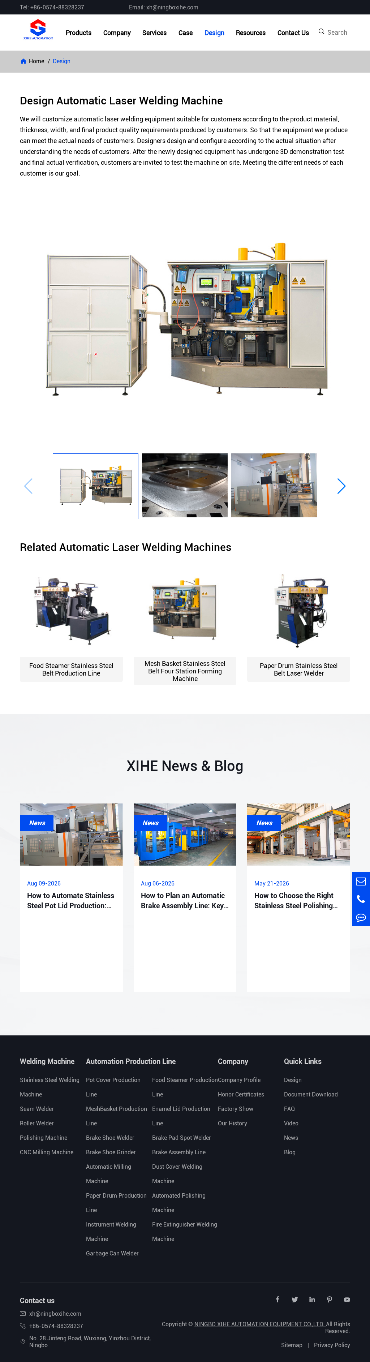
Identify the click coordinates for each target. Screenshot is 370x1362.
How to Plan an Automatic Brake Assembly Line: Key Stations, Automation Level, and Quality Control (185, 901)
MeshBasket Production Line (116, 1116)
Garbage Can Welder (112, 1253)
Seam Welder (37, 1108)
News (291, 1137)
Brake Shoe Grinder (111, 1152)
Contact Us (293, 32)
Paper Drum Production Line (116, 1203)
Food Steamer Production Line (185, 1087)
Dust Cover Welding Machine (177, 1174)
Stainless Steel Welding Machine (49, 1087)
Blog (290, 1152)
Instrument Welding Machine (111, 1231)
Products (78, 32)
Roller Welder (37, 1123)
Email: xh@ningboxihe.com (163, 7)
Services (154, 32)
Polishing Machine (43, 1137)
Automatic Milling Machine (108, 1174)
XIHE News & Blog (185, 766)
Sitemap (291, 1345)
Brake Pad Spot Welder (181, 1137)
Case (185, 32)
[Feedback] (361, 917)
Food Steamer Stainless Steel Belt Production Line (71, 669)
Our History (232, 1123)
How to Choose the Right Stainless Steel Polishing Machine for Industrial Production (294, 901)
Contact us (37, 1300)
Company (117, 32)
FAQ (289, 1108)
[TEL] (361, 899)
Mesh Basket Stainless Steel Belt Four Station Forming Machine (185, 671)
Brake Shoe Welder (110, 1137)
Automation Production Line (131, 1061)
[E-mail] (361, 881)
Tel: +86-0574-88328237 (52, 7)
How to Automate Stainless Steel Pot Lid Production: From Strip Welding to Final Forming (70, 901)
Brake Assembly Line (179, 1152)
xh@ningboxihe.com (55, 1313)
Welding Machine (47, 1061)
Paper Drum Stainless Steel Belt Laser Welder (299, 669)
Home (36, 61)
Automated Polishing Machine (179, 1203)
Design (214, 32)
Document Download (311, 1094)
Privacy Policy (332, 1345)
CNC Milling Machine (46, 1152)
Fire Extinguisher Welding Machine (184, 1231)
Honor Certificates (241, 1094)
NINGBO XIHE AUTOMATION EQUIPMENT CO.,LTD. (260, 1324)
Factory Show (235, 1108)
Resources (251, 32)
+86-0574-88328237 (56, 1326)
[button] (28, 486)
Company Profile (239, 1080)
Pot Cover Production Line (113, 1087)
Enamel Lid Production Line (181, 1116)
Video (291, 1123)
